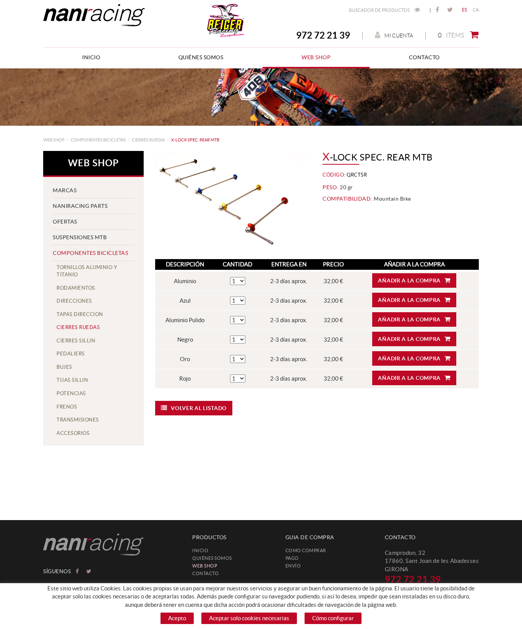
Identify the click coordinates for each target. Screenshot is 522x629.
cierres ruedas (148, 140)
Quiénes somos (212, 558)
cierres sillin (76, 341)
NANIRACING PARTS (80, 206)
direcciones (74, 301)
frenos (67, 407)
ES (464, 9)
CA (476, 9)
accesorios (73, 433)
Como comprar (305, 550)
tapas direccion (80, 314)
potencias (71, 393)
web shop (54, 140)
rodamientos (76, 288)
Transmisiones (78, 420)
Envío (293, 565)
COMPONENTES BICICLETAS (98, 140)
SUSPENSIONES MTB (80, 237)
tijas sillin (72, 380)
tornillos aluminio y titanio (87, 270)
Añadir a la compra (409, 280)
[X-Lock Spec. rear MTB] (230, 201)
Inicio (200, 550)
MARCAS (64, 190)
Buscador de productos (379, 10)
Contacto (205, 573)
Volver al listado (199, 408)
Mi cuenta (398, 35)
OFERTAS (65, 222)
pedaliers (71, 354)
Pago (292, 558)
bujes (64, 367)
